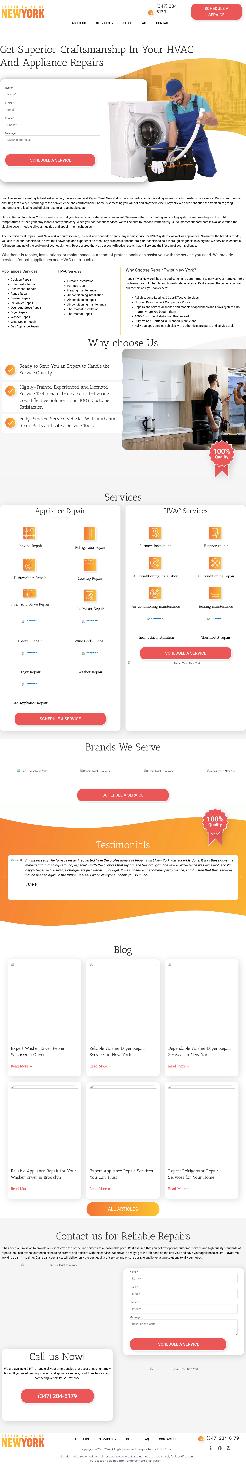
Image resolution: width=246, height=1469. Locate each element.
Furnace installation (156, 546)
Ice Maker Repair (90, 608)
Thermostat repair (216, 637)
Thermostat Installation (155, 637)
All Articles (123, 1209)
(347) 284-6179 (223, 1438)
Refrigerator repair (90, 547)
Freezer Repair (30, 641)
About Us (79, 23)
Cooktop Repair (30, 546)
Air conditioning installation (155, 576)
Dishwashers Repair (30, 578)
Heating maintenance (216, 606)
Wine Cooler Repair (90, 641)
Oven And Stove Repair (30, 604)
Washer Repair (90, 672)
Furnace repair (216, 546)
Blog (127, 23)
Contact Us (165, 23)
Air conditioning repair (216, 576)
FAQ (143, 23)
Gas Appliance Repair (30, 703)
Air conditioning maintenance (156, 606)
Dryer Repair (30, 672)
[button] (5, 877)
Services (103, 23)
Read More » (21, 1066)
